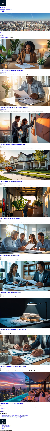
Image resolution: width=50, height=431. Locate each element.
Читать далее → (2, 408)
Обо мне (3, 11)
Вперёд (3, 411)
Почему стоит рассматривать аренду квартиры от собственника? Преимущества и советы (13, 366)
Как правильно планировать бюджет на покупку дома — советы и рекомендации (11, 70)
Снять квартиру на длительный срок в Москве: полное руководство (10, 32)
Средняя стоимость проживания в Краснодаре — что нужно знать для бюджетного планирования (14, 107)
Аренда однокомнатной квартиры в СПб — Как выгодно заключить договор (11, 181)
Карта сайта (3, 427)
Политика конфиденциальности (6, 425)
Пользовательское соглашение (6, 426)
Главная (3, 10)
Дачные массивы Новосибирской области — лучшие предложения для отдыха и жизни (12, 144)
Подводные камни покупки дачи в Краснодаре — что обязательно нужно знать (11, 403)
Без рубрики (2, 35)
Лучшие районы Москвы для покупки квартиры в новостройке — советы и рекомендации (13, 329)
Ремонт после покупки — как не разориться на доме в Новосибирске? (10, 218)
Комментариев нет (3, 72)
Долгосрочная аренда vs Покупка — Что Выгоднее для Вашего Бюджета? (10, 292)
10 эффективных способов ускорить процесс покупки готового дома (9, 255)
